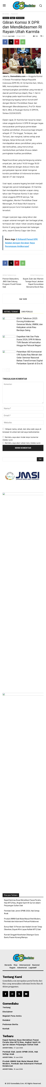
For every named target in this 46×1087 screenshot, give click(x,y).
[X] (11, 41)
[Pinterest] (16, 41)
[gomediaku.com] (23, 5)
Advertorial (8, 1048)
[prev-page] (4, 370)
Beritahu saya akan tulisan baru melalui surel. (23, 443)
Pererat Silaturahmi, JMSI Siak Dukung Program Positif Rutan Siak (12, 283)
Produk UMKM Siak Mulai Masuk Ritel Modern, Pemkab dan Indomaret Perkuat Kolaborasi (22, 920)
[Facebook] (5, 41)
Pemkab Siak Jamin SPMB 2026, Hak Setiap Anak (21, 912)
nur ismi (11, 36)
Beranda (6, 14)
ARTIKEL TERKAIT (11, 312)
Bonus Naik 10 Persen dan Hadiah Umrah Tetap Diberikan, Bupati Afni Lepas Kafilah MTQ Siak (23, 928)
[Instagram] (12, 994)
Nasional (14, 14)
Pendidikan (20, 18)
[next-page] (8, 370)
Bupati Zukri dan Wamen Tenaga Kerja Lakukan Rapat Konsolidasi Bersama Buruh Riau (33, 283)
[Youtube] (26, 994)
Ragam (13, 18)
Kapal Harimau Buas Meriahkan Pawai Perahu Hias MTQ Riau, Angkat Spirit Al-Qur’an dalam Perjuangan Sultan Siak (22, 903)
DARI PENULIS (27, 312)
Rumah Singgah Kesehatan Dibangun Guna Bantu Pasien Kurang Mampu (21, 936)
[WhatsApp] (22, 41)
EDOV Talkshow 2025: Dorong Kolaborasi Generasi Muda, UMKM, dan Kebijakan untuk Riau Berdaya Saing (30, 324)
